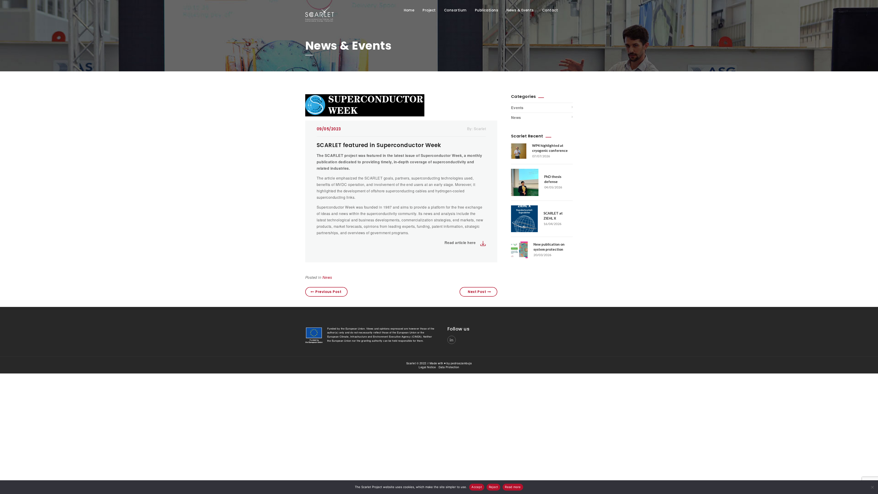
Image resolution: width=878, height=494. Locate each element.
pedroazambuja (461, 363)
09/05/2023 (329, 129)
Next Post (477, 291)
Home (409, 10)
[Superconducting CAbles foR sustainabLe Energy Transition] (333, 14)
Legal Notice (427, 367)
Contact (550, 10)
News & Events (520, 10)
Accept (476, 487)
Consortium (455, 10)
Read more (513, 487)
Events (517, 107)
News (327, 277)
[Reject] (872, 487)
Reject (493, 487)
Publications (486, 10)
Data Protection (449, 367)
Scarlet (480, 128)
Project (429, 10)
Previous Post (328, 291)
